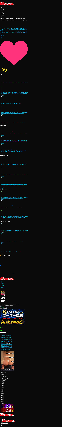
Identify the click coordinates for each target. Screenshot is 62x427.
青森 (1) (3, 385)
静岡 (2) (3, 392)
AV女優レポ (2, 282)
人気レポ (2, 284)
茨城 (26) (3, 382)
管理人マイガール (3, 287)
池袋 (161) (3, 374)
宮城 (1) (3, 386)
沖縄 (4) (3, 403)
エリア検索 (2, 285)
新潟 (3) (3, 389)
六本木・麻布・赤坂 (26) (4, 377)
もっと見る (1, 188)
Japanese (2, 332)
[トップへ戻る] (0, 426)
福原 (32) (3, 397)
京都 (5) (3, 395)
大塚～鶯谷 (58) (3, 375)
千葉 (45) (3, 383)
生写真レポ (2, 283)
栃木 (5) (3, 388)
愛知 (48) (3, 393)
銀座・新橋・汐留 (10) (4, 376)
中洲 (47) (3, 401)
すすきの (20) (3, 384)
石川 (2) (3, 390)
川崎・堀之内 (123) (4, 380)
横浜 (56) (3, 381)
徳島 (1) (3, 399)
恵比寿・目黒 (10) (4, 372)
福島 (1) (3, 387)
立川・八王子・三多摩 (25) (5, 378)
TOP (1, 281)
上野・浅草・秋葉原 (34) (4, 379)
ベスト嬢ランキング (3, 286)
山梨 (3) (3, 391)
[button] (0, 265)
